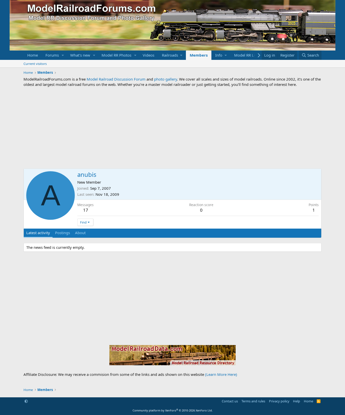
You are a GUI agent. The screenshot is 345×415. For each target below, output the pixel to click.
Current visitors (35, 63)
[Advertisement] (172, 127)
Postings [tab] (62, 232)
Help (296, 401)
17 (85, 210)
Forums (52, 55)
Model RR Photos (116, 55)
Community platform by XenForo (173, 410)
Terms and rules (253, 401)
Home (32, 55)
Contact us (230, 401)
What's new (80, 55)
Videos (148, 55)
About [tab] (80, 232)
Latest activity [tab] (38, 232)
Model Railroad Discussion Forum (116, 79)
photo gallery (165, 79)
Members (199, 55)
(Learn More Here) (221, 374)
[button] (62, 55)
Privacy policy (279, 401)
